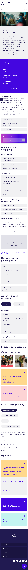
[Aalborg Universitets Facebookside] (14, 561)
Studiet (5, 421)
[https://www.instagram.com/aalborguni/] (17, 561)
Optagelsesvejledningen (9, 410)
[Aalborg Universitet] (7, 3)
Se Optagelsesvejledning (7, 450)
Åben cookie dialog (14, 249)
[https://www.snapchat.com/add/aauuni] (25, 561)
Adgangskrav (6, 304)
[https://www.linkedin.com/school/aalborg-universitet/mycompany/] (22, 561)
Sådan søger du (18, 304)
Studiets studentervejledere (10, 415)
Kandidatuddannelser (17, 9)
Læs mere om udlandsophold (9, 231)
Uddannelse (8, 9)
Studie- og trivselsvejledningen (10, 426)
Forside (2, 9)
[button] (14, 242)
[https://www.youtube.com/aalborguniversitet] (20, 561)
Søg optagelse (14, 88)
